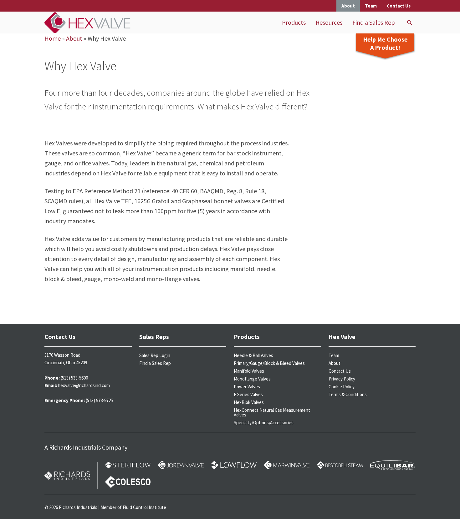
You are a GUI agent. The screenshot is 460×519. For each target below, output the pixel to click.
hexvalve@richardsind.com (84, 385)
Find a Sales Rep (373, 22)
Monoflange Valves (252, 379)
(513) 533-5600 (74, 378)
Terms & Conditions (348, 394)
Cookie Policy (342, 387)
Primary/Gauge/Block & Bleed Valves (269, 363)
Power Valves (247, 387)
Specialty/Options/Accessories (264, 423)
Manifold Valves (249, 371)
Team (371, 6)
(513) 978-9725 (99, 400)
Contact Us (399, 6)
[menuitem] (294, 22)
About (348, 6)
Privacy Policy (342, 379)
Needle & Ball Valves (253, 355)
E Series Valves (248, 394)
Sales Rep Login (154, 355)
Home (52, 38)
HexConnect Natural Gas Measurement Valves (272, 412)
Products (294, 22)
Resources (329, 22)
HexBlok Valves (249, 402)
